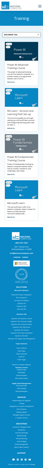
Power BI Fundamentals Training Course (20, 158)
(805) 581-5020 (21, 243)
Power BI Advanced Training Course (17, 66)
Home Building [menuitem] (21, 441)
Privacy (33, 464)
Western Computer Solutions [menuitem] (21, 365)
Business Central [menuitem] (22, 367)
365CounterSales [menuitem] (21, 385)
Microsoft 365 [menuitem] (21, 309)
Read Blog (11, 82)
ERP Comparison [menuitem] (21, 298)
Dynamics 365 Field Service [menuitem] (21, 327)
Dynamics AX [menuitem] (21, 303)
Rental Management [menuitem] (21, 444)
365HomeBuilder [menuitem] (21, 375)
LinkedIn (18, 459)
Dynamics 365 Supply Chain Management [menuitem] (21, 339)
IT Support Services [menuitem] (21, 418)
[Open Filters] (38, 34)
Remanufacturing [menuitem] (21, 438)
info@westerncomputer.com (21, 253)
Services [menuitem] (21, 397)
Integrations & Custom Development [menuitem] (22, 406)
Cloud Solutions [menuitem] (21, 409)
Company (16, 257)
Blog (13, 459)
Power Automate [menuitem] (21, 354)
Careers (25, 257)
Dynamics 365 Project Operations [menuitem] (21, 333)
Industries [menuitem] (21, 423)
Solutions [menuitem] (21, 287)
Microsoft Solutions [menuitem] (21, 290)
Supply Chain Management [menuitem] (21, 383)
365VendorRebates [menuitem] (21, 391)
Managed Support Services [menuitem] (21, 415)
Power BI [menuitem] (21, 357)
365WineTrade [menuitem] (21, 370)
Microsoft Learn (16, 203)
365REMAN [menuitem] (21, 373)
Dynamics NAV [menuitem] (21, 306)
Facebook (26, 459)
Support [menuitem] (21, 453)
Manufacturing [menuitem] (21, 436)
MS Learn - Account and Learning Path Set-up (20, 112)
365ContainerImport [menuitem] (21, 378)
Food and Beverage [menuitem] (21, 433)
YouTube (30, 459)
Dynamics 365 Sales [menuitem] (21, 336)
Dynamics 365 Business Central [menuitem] (21, 318)
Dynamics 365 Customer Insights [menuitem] (21, 321)
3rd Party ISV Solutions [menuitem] (21, 300)
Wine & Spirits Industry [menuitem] (21, 447)
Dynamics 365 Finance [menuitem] (21, 330)
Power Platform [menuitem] (21, 344)
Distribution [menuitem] (21, 430)
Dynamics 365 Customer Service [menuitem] (21, 324)
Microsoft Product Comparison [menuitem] (22, 295)
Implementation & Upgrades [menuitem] (21, 400)
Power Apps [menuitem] (21, 351)
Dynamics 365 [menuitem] (21, 314)
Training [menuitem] (21, 403)
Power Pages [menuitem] (21, 360)
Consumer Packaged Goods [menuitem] (21, 427)
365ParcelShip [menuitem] (21, 388)
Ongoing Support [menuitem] (21, 412)
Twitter (22, 460)
